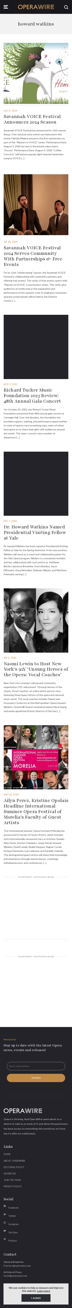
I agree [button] (36, 1298)
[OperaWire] (36, 7)
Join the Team (12, 1180)
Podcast (12, 1240)
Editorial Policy (14, 1167)
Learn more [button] (43, 1290)
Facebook (13, 1207)
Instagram (13, 1224)
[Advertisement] (36, 908)
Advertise (10, 1173)
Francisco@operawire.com (17, 1265)
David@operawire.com (15, 1275)
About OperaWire (14, 1160)
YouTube (12, 1232)
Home (7, 1154)
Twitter (12, 1215)
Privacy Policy (13, 1186)
